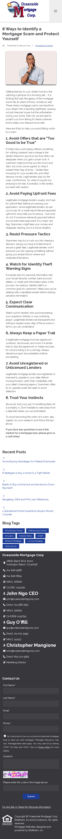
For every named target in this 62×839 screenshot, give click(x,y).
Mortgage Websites (25, 827)
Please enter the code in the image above (25, 782)
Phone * (7, 723)
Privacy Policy (44, 747)
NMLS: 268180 (14, 581)
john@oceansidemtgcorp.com (22, 599)
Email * (6, 710)
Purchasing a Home (44, 45)
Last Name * (9, 698)
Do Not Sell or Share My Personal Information (26, 807)
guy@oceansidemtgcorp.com (22, 628)
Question (8, 756)
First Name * (9, 685)
